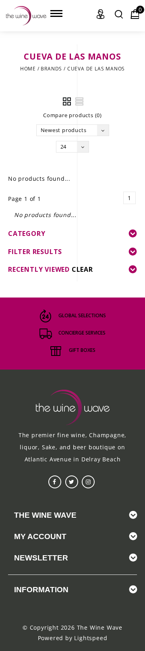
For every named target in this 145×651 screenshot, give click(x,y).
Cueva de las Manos (96, 68)
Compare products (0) (72, 115)
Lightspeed (90, 638)
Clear (82, 269)
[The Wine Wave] (26, 15)
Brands (51, 68)
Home (28, 68)
